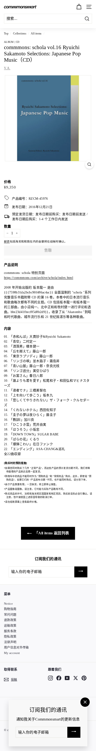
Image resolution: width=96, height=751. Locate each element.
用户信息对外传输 (16, 647)
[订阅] (80, 571)
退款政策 (10, 620)
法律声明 (10, 642)
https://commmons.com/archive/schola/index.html (38, 278)
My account (12, 653)
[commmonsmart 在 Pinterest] (84, 677)
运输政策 (10, 625)
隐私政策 (10, 636)
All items (36, 33)
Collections (19, 33)
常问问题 (10, 614)
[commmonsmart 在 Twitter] (75, 677)
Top (6, 33)
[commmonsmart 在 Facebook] (58, 677)
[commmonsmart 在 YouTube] (67, 677)
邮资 (7, 241)
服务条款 (10, 631)
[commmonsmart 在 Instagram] (50, 677)
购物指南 (10, 609)
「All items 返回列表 (51, 533)
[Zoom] (89, 164)
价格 (7, 182)
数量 (7, 226)
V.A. (7, 68)
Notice (8, 603)
